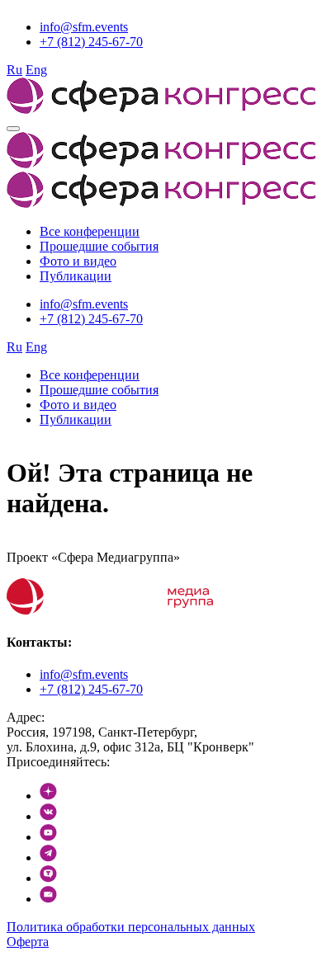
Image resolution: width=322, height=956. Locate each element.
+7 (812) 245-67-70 (91, 42)
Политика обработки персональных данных (131, 927)
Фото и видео (78, 261)
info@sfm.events (84, 27)
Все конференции (90, 231)
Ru (14, 70)
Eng (36, 70)
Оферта (28, 942)
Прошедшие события (99, 246)
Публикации (75, 276)
